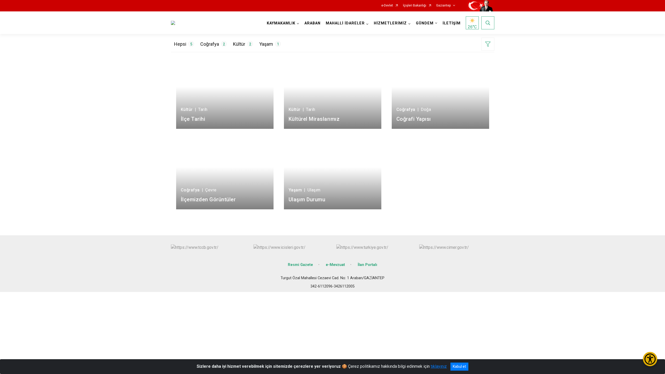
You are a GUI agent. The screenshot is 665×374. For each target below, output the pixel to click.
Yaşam (269, 44)
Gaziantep (443, 5)
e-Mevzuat (335, 265)
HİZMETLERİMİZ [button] (390, 23)
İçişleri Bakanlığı (414, 5)
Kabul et (459, 366)
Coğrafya (212, 44)
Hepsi (183, 44)
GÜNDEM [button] (425, 23)
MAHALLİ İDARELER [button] (345, 23)
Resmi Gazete (300, 265)
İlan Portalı (367, 265)
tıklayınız (439, 366)
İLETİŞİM (452, 23)
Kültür (242, 44)
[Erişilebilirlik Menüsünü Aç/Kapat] (650, 359)
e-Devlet (387, 5)
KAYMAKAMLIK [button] (281, 23)
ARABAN (312, 23)
